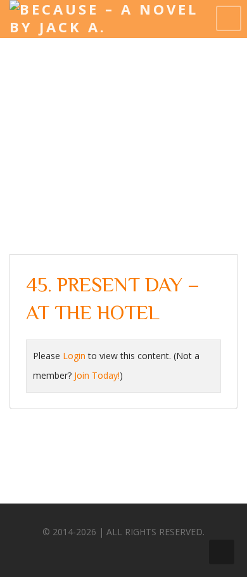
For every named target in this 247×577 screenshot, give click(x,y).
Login (74, 356)
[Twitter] (110, 551)
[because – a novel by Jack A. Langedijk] (108, 26)
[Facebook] (87, 551)
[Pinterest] (134, 551)
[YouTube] (157, 551)
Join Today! (97, 375)
